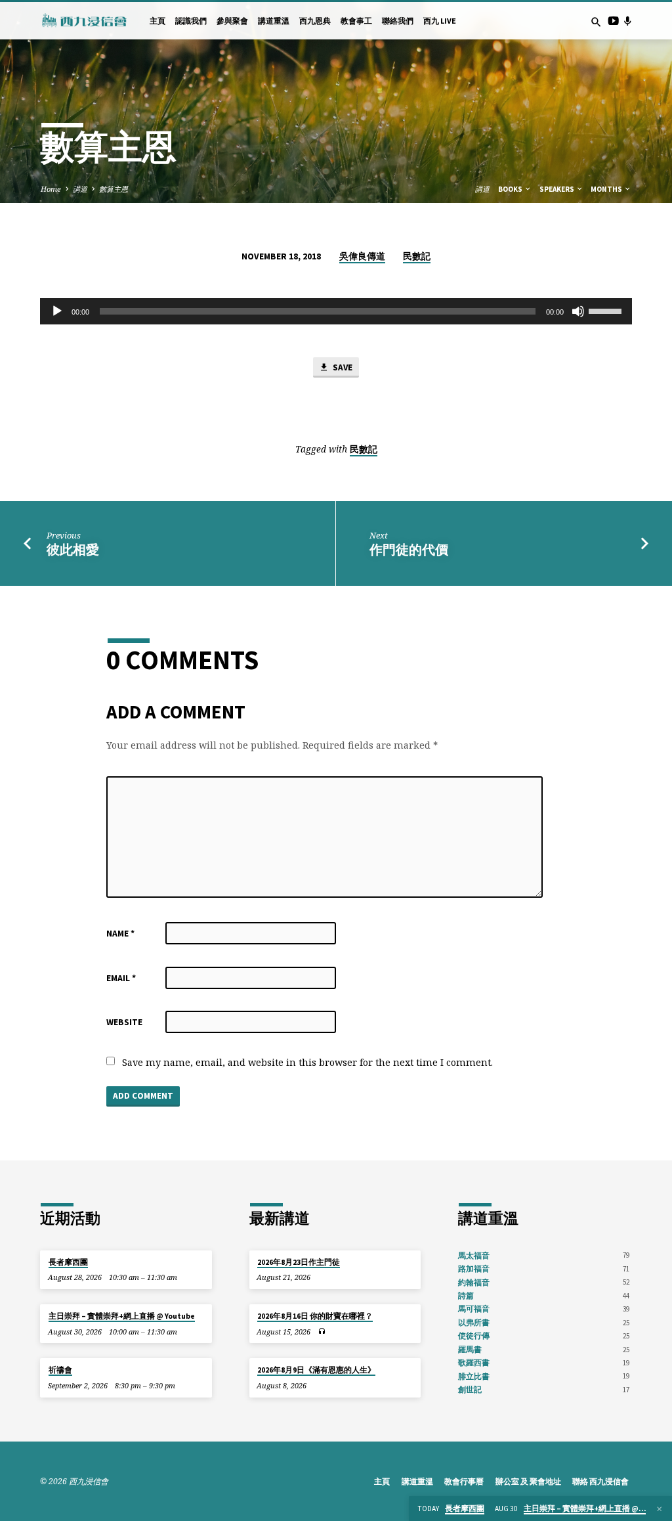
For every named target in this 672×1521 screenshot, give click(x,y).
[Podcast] (627, 20)
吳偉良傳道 (362, 256)
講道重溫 (273, 21)
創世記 (470, 1389)
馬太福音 (474, 1255)
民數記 (416, 256)
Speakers (557, 189)
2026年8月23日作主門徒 (298, 1262)
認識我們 (191, 21)
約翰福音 (474, 1282)
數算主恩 (113, 189)
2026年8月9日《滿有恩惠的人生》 (316, 1370)
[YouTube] (613, 21)
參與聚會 (232, 21)
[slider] (607, 310)
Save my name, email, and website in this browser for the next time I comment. (307, 1062)
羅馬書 (470, 1349)
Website (124, 1022)
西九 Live (439, 21)
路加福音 (474, 1268)
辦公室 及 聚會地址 (528, 1481)
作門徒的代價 (408, 549)
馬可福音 (474, 1308)
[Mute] (578, 311)
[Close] (659, 1509)
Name (120, 933)
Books (511, 189)
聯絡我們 (397, 21)
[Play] (57, 311)
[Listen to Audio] (322, 1331)
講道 (80, 189)
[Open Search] (596, 22)
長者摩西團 (68, 1262)
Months (607, 189)
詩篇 (466, 1295)
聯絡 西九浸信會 (600, 1481)
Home (51, 189)
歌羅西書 (474, 1362)
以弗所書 (474, 1322)
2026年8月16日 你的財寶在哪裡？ (315, 1316)
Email (121, 978)
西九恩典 (315, 21)
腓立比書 (474, 1376)
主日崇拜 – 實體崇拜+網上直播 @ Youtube (122, 1316)
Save (341, 367)
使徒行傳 (474, 1335)
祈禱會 (60, 1370)
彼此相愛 (73, 549)
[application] (335, 311)
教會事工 (356, 21)
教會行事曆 (464, 1481)
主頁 (157, 21)
